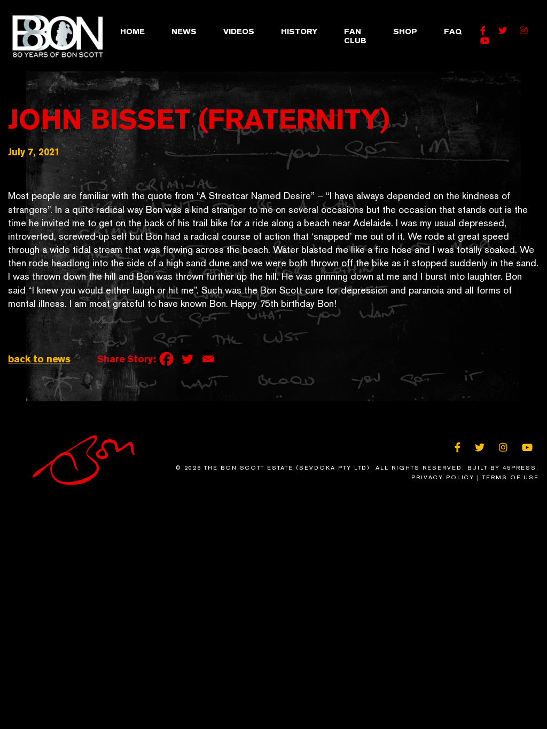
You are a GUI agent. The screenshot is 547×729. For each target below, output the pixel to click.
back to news (39, 358)
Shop (405, 31)
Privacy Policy (442, 477)
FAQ (453, 31)
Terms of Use (510, 477)
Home (132, 31)
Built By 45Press (501, 467)
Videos (238, 31)
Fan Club (355, 36)
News (184, 31)
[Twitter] (187, 359)
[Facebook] (166, 359)
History (299, 31)
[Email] (208, 359)
